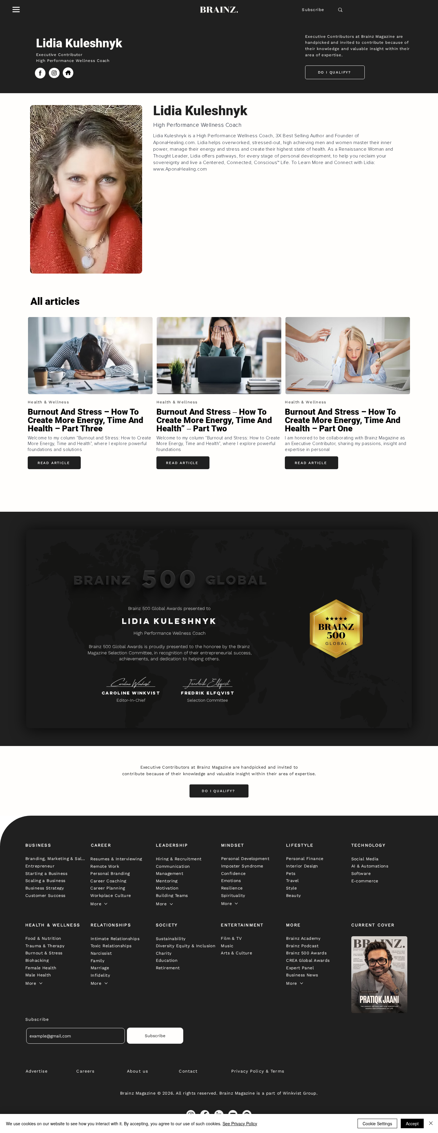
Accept (412, 1123)
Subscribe (313, 9)
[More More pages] (105, 903)
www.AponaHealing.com (180, 169)
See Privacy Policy (240, 1123)
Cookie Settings (377, 1123)
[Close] (430, 1123)
